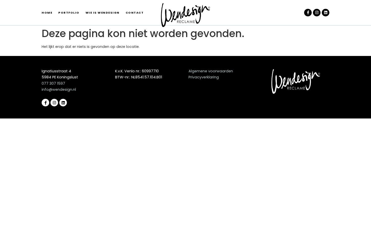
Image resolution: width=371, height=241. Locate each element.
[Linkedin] (325, 12)
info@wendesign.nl (59, 89)
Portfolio (69, 13)
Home (47, 13)
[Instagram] (317, 12)
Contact (135, 13)
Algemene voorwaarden (211, 71)
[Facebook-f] (308, 12)
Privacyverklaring (204, 77)
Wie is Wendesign (103, 13)
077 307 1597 (53, 83)
